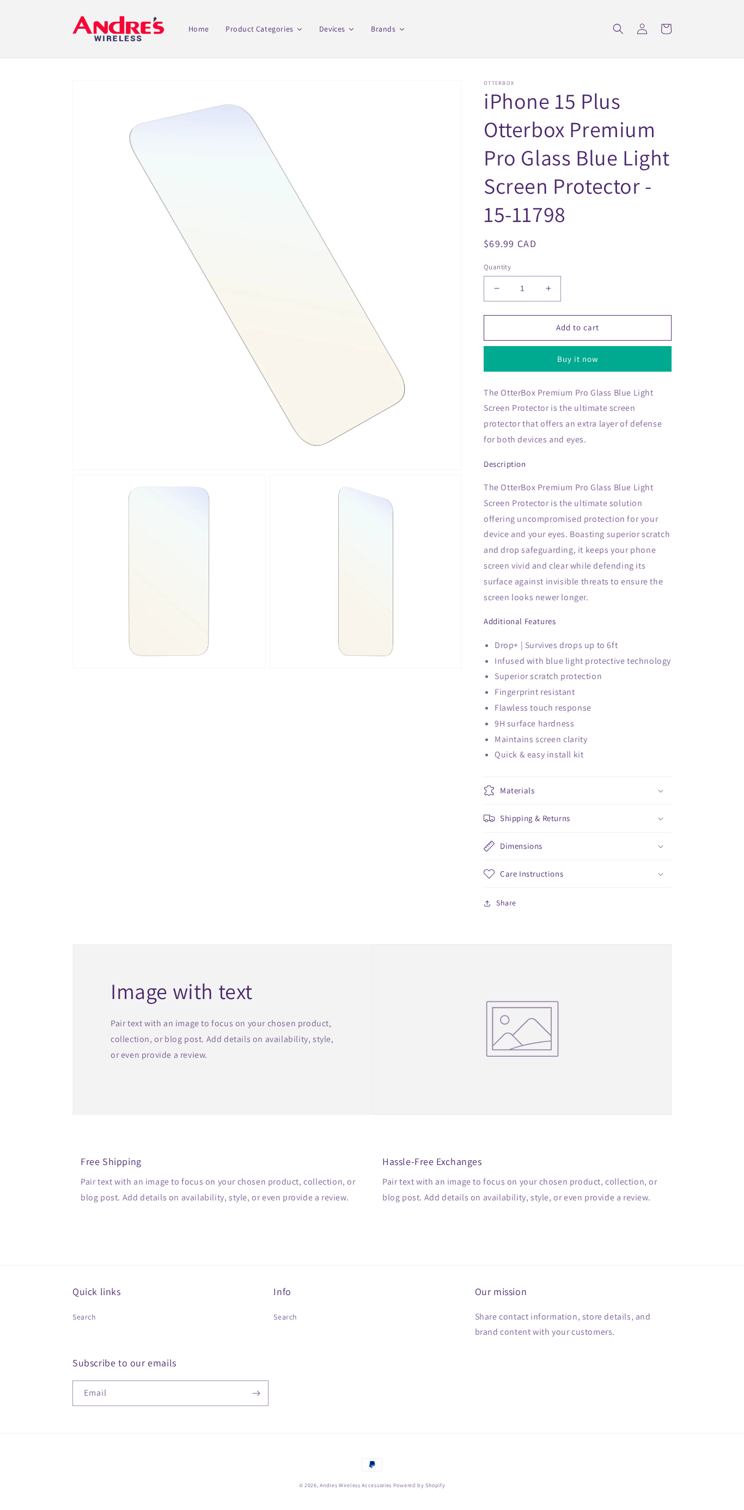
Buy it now (578, 359)
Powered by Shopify (419, 1485)
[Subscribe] (256, 1393)
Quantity (497, 267)
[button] (618, 29)
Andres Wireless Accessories (356, 1485)
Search (84, 1317)
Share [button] (506, 903)
